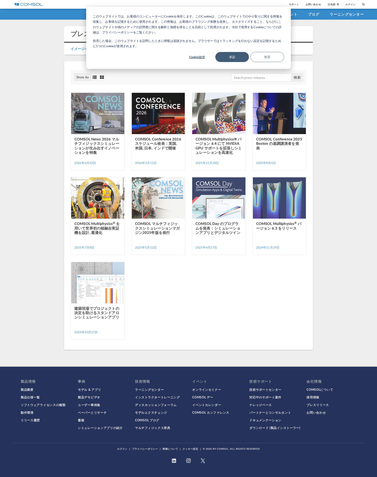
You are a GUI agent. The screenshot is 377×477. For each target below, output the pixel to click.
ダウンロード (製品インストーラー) (274, 427)
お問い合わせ (313, 4)
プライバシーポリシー (145, 448)
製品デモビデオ (89, 397)
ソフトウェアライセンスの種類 (43, 405)
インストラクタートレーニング (157, 397)
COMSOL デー (202, 397)
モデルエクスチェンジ (151, 412)
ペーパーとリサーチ (92, 412)
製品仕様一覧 (30, 397)
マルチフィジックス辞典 (152, 427)
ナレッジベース (260, 405)
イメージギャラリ (85, 48)
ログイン (350, 4)
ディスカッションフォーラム (156, 405)
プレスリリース (318, 405)
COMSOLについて (320, 389)
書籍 (81, 420)
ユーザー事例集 (89, 405)
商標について (170, 448)
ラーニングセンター (347, 14)
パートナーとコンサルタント (270, 412)
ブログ (313, 14)
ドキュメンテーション (265, 420)
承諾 (232, 57)
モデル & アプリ (89, 389)
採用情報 (313, 397)
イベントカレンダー (206, 405)
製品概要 (27, 389)
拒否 (267, 57)
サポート (294, 4)
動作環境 (27, 412)
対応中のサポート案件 (265, 397)
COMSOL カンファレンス (210, 412)
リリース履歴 (30, 420)
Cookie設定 (197, 57)
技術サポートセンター (265, 389)
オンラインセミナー (206, 389)
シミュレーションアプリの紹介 (100, 427)
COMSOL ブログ (147, 420)
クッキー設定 (190, 448)
